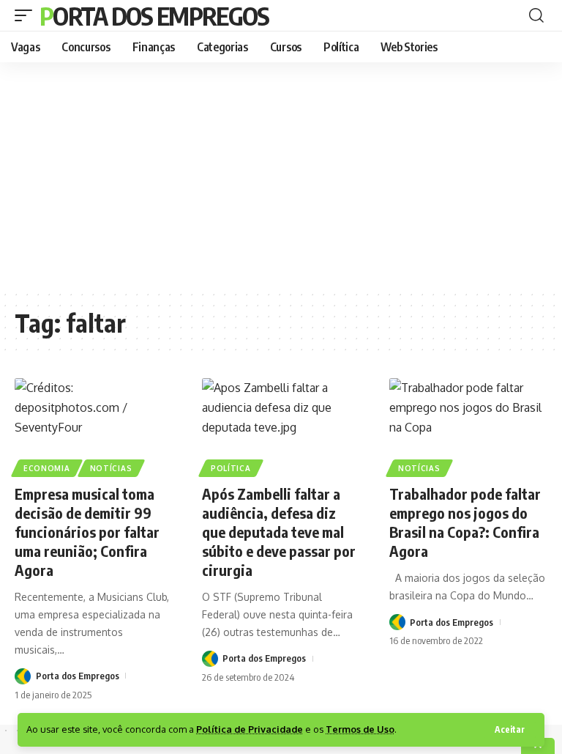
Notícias (111, 468)
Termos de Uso (360, 729)
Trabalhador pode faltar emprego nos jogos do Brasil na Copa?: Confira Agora (465, 522)
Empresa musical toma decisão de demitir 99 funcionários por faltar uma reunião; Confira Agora (87, 531)
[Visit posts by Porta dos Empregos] (23, 676)
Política (231, 468)
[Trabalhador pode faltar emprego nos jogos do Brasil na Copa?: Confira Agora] (468, 425)
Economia (46, 468)
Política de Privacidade (249, 729)
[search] (536, 15)
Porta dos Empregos (154, 15)
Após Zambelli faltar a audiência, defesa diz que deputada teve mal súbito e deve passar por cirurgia (279, 531)
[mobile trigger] (27, 15)
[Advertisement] (281, 175)
